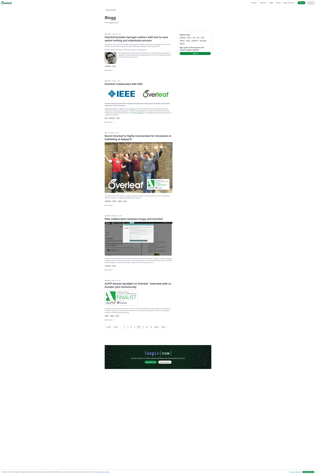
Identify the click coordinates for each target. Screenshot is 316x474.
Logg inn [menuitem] (311, 3)
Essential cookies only (295, 472)
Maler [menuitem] (271, 3)
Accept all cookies (308, 472)
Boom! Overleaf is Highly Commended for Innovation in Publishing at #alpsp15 (138, 137)
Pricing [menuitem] (278, 3)
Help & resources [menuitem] (288, 3)
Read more (109, 70)
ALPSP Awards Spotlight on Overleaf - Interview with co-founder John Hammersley (138, 285)
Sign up (195, 53)
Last (164, 327)
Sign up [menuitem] (301, 3)
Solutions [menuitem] (263, 3)
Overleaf (131, 109)
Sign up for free (151, 362)
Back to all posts (110, 10)
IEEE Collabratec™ (138, 113)
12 (147, 327)
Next (157, 327)
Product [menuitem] (253, 3)
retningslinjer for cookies (102, 472)
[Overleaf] (6, 3)
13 (151, 327)
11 (143, 327)
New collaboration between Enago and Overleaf (134, 219)
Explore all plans (165, 362)
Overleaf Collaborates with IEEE (124, 84)
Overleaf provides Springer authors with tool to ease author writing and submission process (136, 38)
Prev (116, 327)
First (108, 327)
